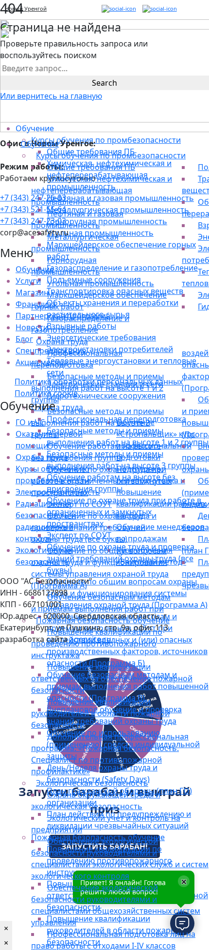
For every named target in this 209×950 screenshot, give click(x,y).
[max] (159, 9)
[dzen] (139, 9)
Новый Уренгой (26, 8)
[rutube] (119, 9)
